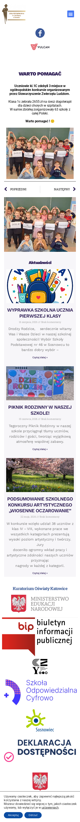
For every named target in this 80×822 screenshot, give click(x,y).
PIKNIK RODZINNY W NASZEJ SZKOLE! (40, 410)
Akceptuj (13, 815)
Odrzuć (33, 815)
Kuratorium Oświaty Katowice (40, 588)
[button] (70, 14)
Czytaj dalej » (40, 357)
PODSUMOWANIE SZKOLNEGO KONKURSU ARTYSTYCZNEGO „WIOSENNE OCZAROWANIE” (40, 505)
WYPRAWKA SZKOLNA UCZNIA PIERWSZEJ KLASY (40, 313)
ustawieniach (50, 807)
